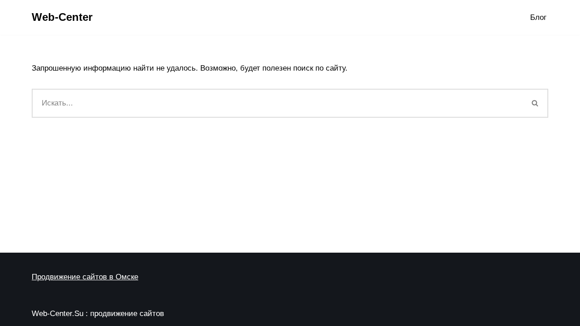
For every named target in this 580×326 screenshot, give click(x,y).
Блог (538, 17)
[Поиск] (535, 103)
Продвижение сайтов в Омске (85, 277)
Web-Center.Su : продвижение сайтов (98, 313)
